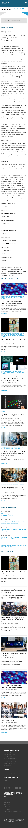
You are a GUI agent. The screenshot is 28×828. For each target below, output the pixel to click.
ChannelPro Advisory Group (10, 760)
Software (15, 297)
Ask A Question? (7, 765)
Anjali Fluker (12, 492)
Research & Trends (15, 372)
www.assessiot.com (18, 158)
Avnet (3, 46)
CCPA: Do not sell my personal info (12, 811)
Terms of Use (7, 804)
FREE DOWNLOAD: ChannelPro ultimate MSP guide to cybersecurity (12, 302)
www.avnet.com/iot (6, 196)
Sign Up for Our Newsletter (10, 761)
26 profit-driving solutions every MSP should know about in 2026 (13, 545)
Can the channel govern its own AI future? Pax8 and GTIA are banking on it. (13, 488)
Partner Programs (16, 335)
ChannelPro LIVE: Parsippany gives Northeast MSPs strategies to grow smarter (12, 619)
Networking (9, 335)
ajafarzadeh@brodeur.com (8, 244)
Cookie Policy (7, 808)
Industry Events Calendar (10, 773)
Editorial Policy (7, 810)
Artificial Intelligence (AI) (7, 333)
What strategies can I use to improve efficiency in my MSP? (12, 415)
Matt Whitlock (12, 382)
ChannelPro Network (12, 305)
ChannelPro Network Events (10, 772)
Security (11, 297)
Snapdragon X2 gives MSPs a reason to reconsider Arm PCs (13, 654)
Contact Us (6, 801)
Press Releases (7, 27)
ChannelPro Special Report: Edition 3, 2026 (13, 340)
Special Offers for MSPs (9, 763)
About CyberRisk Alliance (9, 754)
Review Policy (7, 802)
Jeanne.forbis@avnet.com (8, 230)
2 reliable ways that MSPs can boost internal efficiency (13, 530)
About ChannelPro (8, 752)
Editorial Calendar (8, 756)
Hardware (7, 334)
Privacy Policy (7, 806)
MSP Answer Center (18, 447)
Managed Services (18, 296)
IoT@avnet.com (9, 200)
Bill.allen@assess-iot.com (8, 213)
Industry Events (14, 334)
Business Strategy (5, 296)
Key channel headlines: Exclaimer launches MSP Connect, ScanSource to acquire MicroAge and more (13, 378)
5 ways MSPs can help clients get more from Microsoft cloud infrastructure (13, 452)
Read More (4, 313)
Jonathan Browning (13, 623)
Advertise (6, 780)
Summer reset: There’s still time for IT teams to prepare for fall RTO (14, 538)
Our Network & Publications (10, 758)
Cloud (12, 296)
